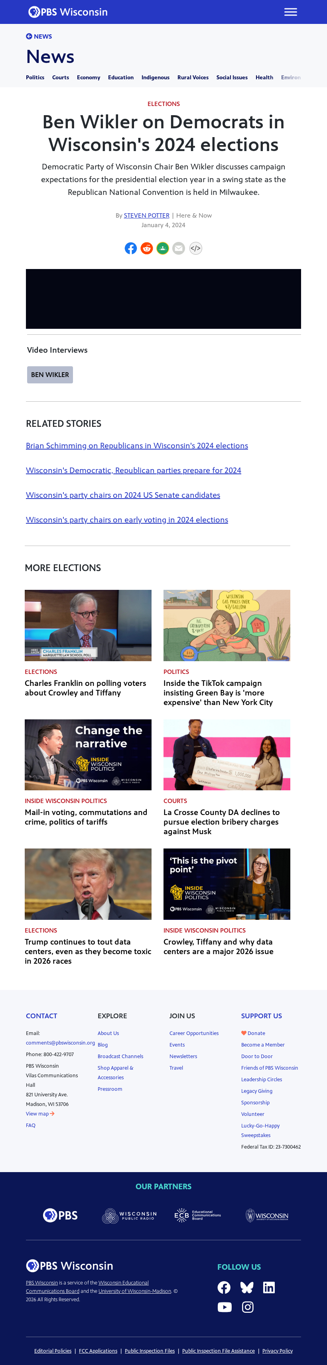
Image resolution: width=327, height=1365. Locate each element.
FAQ (30, 1125)
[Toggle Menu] (290, 12)
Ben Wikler (50, 375)
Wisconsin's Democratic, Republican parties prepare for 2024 (133, 470)
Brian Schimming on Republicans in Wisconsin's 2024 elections (137, 445)
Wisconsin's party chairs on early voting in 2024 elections (127, 519)
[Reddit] (147, 249)
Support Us (261, 1015)
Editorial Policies (52, 1351)
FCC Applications (98, 1351)
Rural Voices (193, 77)
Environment (298, 77)
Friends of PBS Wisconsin (269, 1068)
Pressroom (110, 1089)
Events (177, 1045)
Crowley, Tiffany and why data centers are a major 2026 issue (219, 946)
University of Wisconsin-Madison (134, 1291)
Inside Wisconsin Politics (66, 801)
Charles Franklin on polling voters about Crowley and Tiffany (85, 688)
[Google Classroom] (163, 249)
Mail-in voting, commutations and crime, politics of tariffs (86, 817)
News (42, 36)
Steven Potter (146, 215)
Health (264, 77)
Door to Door (257, 1056)
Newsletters (183, 1056)
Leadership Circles (261, 1079)
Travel (176, 1068)
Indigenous (155, 77)
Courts (60, 77)
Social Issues (232, 77)
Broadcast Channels (120, 1056)
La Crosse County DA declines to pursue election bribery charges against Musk (222, 822)
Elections (164, 104)
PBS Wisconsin (42, 1283)
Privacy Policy (277, 1351)
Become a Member (263, 1045)
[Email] (179, 249)
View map (38, 1114)
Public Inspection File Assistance (218, 1351)
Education (121, 77)
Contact (41, 1015)
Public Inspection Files (150, 1351)
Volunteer (252, 1114)
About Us (108, 1033)
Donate (255, 1033)
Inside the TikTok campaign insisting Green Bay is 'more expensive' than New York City (218, 693)
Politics (35, 77)
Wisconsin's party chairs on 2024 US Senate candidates (123, 495)
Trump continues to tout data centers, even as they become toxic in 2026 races (88, 951)
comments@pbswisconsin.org (60, 1043)
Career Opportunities (194, 1033)
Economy (88, 77)
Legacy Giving (256, 1091)
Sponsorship (255, 1103)
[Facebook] (131, 249)
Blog (103, 1045)
